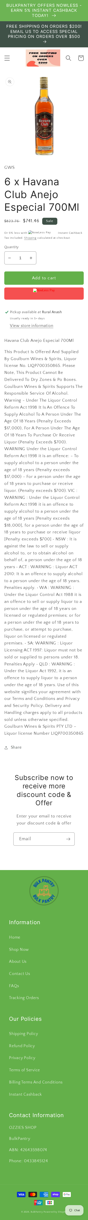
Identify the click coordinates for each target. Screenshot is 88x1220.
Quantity (11, 247)
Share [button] (16, 747)
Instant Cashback (25, 1094)
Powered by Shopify (55, 1212)
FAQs (14, 986)
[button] (7, 58)
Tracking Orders (24, 998)
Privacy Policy (22, 1058)
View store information (31, 326)
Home (14, 937)
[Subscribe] (68, 838)
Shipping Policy (23, 1034)
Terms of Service (24, 1070)
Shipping (30, 237)
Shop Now (19, 949)
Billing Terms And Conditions (36, 1082)
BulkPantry (37, 1212)
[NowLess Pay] (44, 293)
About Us (18, 961)
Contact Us (19, 974)
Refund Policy (22, 1046)
